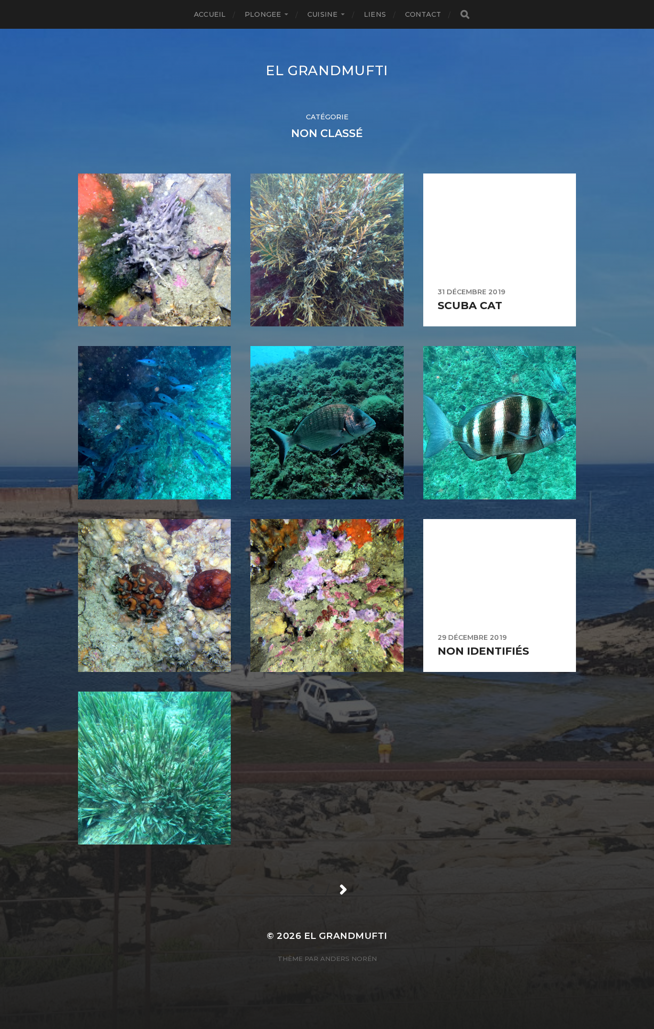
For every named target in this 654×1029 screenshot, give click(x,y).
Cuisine (322, 14)
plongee (263, 14)
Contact (423, 14)
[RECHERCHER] (465, 14)
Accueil (210, 14)
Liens (375, 14)
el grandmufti (327, 70)
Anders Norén (348, 958)
